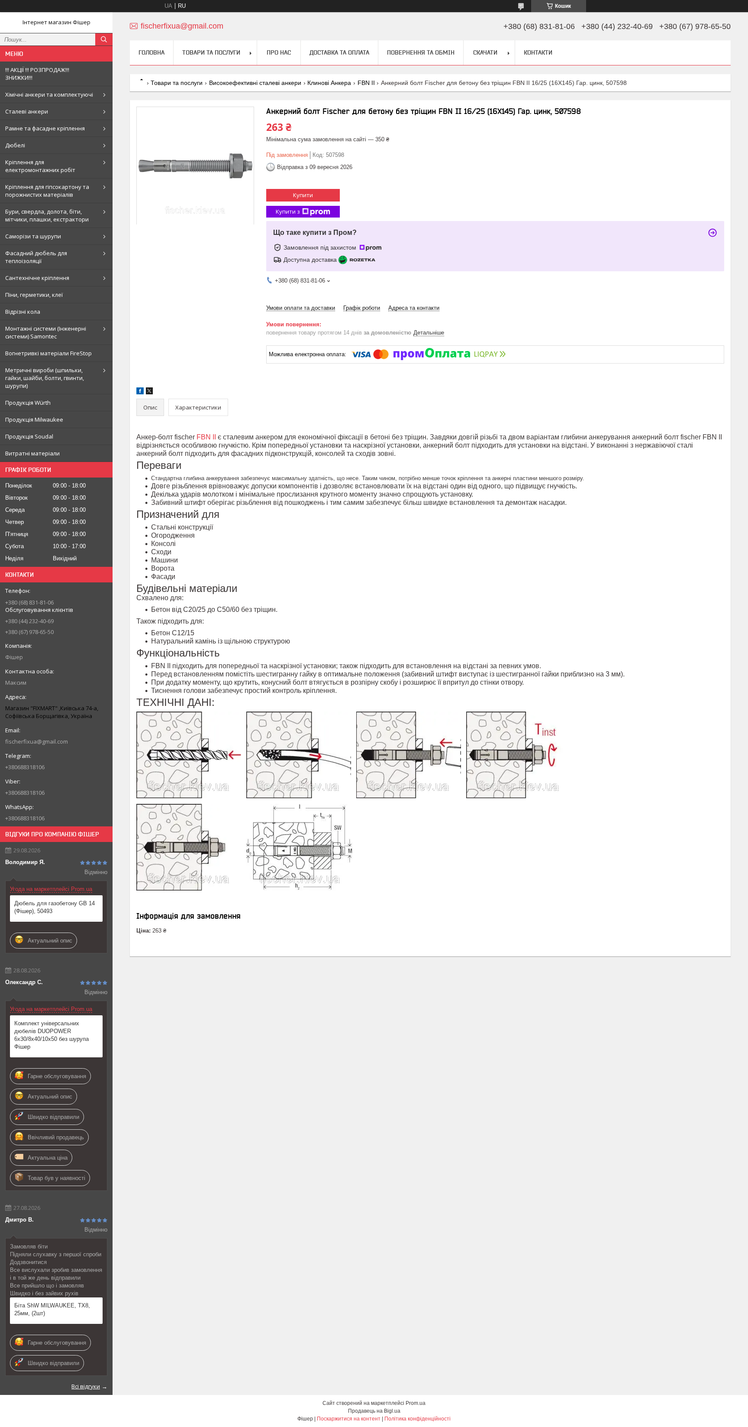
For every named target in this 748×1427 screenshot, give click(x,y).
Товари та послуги (211, 52)
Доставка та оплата (339, 52)
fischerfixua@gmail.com (36, 741)
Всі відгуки (85, 1386)
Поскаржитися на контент (348, 1419)
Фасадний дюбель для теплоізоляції (36, 257)
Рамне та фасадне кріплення (45, 128)
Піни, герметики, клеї (34, 295)
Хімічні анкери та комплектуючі (49, 94)
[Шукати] (104, 39)
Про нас (279, 52)
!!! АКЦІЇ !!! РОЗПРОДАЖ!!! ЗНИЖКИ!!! (37, 73)
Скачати (485, 52)
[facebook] (140, 392)
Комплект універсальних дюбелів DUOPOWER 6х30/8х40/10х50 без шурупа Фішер (51, 1035)
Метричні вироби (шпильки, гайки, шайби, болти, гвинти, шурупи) (44, 378)
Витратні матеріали (32, 453)
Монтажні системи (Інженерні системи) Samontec (45, 332)
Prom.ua (416, 1403)
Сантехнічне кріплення (37, 278)
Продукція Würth (28, 402)
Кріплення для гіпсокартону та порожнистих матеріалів (47, 190)
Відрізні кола (22, 311)
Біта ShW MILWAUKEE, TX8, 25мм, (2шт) (52, 1309)
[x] (149, 392)
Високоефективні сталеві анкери (255, 82)
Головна (151, 52)
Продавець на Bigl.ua (374, 1411)
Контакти (538, 52)
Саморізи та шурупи (33, 236)
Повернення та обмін (421, 52)
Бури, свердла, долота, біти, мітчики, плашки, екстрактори (47, 215)
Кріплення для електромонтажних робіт (40, 166)
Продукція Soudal (29, 436)
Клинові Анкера (329, 82)
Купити (303, 195)
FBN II (366, 82)
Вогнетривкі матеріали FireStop (48, 353)
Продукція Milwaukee (34, 419)
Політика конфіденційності (417, 1419)
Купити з (288, 211)
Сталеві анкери (26, 111)
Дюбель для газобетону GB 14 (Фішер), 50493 (54, 907)
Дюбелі (15, 145)
